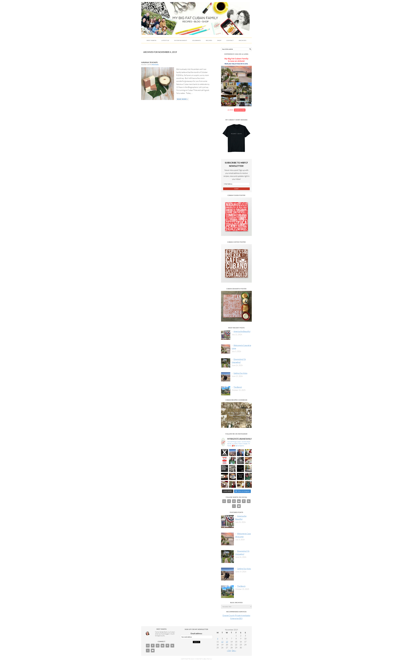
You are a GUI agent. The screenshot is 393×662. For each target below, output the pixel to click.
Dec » (234, 650)
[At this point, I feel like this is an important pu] (240, 468)
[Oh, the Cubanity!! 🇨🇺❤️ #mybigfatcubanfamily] (240, 476)
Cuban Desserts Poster (236, 289)
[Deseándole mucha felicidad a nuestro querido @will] (240, 452)
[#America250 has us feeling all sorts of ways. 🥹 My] (232, 452)
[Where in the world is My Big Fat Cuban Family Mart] (224, 476)
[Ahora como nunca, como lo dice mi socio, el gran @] (232, 468)
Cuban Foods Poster (236, 195)
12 (222, 641)
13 (227, 641)
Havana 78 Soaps (149, 62)
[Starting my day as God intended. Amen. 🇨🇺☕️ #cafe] (232, 476)
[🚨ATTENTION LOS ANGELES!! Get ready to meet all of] (224, 460)
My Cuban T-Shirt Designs (236, 120)
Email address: (196, 633)
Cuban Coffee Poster (236, 242)
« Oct (229, 650)
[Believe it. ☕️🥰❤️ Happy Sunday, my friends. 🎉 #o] (224, 484)
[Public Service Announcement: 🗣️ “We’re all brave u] (224, 468)
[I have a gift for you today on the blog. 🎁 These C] (240, 484)
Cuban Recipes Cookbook (236, 400)
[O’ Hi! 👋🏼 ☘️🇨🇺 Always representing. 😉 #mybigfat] (248, 476)
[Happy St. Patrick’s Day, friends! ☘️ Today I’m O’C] (232, 460)
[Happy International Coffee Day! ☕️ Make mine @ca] (248, 468)
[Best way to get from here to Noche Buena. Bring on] (248, 484)
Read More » (182, 99)
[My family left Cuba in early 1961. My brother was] (240, 460)
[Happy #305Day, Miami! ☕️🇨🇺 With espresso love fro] (248, 460)
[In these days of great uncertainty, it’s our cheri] (248, 452)
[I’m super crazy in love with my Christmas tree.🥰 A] (232, 484)
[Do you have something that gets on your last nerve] (224, 452)
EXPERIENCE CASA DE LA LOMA (236, 54)
